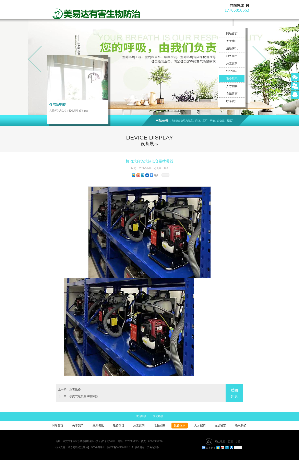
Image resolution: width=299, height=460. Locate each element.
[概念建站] (83, 447)
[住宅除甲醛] (77, 77)
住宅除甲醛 (57, 104)
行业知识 (232, 71)
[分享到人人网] (147, 175)
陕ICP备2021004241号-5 (120, 447)
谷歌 (237, 441)
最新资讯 (232, 48)
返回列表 (234, 393)
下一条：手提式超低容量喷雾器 (78, 396)
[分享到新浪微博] (138, 175)
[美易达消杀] (96, 12)
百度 (230, 441)
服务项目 (232, 56)
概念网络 (72, 447)
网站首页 (232, 33)
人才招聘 (232, 86)
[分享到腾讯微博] (142, 175)
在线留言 (232, 93)
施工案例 (232, 63)
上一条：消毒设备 (69, 389)
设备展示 (232, 78)
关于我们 (232, 41)
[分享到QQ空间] (133, 175)
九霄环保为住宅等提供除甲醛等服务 (68, 110)
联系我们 (232, 101)
